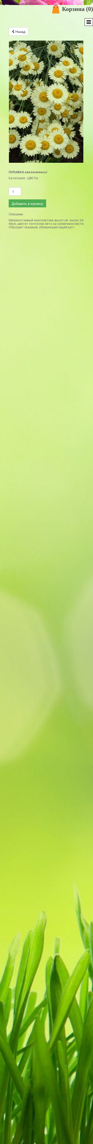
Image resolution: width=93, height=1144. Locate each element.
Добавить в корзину (27, 203)
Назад (19, 31)
